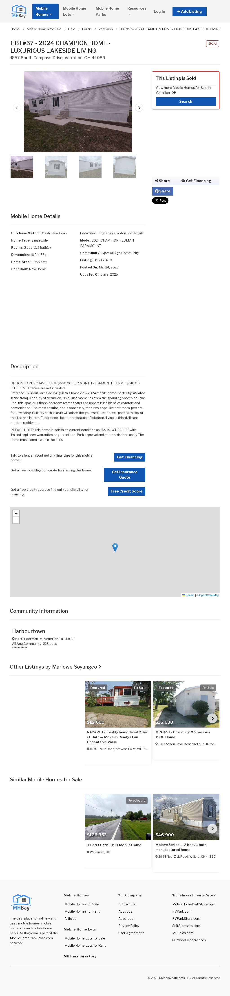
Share (164, 181)
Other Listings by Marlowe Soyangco (54, 667)
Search (185, 101)
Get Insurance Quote (125, 474)
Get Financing (129, 457)
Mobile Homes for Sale (81, 904)
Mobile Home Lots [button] (74, 11)
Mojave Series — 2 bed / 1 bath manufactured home (181, 847)
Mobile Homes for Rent (82, 911)
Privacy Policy (128, 926)
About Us (125, 911)
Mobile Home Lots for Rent (85, 945)
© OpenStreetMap (208, 595)
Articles (70, 918)
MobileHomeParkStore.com (31, 938)
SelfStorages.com (186, 926)
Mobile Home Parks (107, 11)
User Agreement (131, 933)
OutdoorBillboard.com (189, 940)
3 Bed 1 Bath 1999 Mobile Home (114, 845)
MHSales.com (183, 933)
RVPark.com (181, 911)
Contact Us (126, 904)
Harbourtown (28, 631)
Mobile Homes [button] (42, 11)
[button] (194, 11)
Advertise (125, 918)
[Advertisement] (78, 191)
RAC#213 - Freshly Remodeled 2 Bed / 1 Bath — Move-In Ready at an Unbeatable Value (118, 737)
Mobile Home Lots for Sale (84, 938)
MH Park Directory (80, 956)
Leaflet (189, 595)
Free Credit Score (126, 491)
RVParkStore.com (186, 918)
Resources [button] (136, 8)
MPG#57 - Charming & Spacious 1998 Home (182, 734)
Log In (159, 11)
